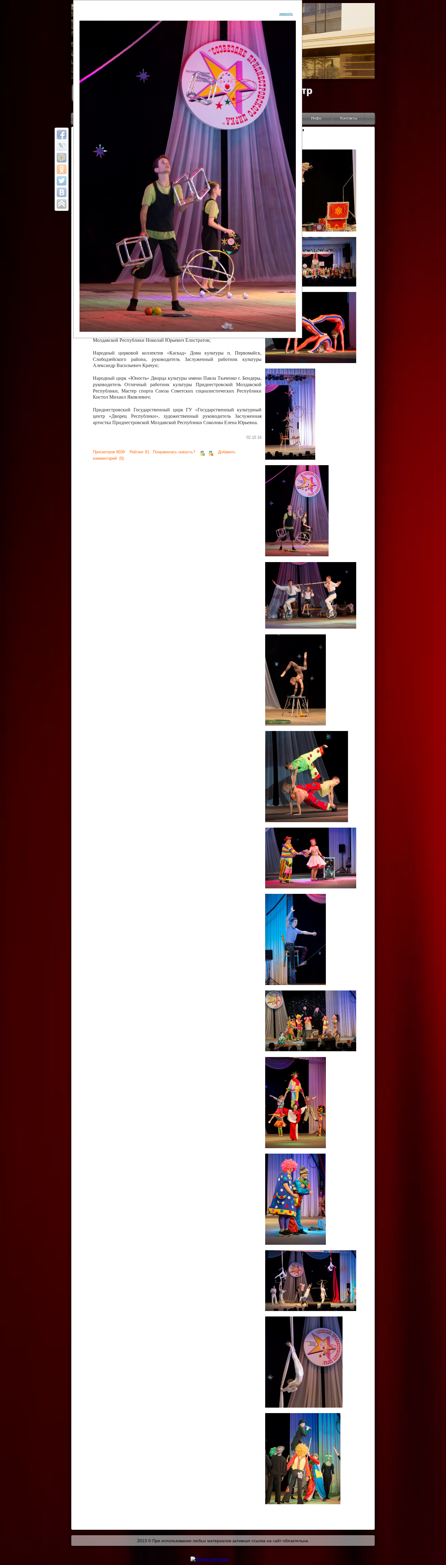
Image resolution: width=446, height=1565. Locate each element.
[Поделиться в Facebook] (61, 134)
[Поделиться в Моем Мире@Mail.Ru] (61, 158)
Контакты (348, 118)
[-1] (210, 452)
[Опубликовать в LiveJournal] (61, 146)
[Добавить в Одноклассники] (61, 169)
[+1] (202, 452)
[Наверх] (61, 204)
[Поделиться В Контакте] (61, 192)
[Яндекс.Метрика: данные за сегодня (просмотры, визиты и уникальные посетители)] (209, 1559)
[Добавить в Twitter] (61, 181)
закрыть (286, 13)
